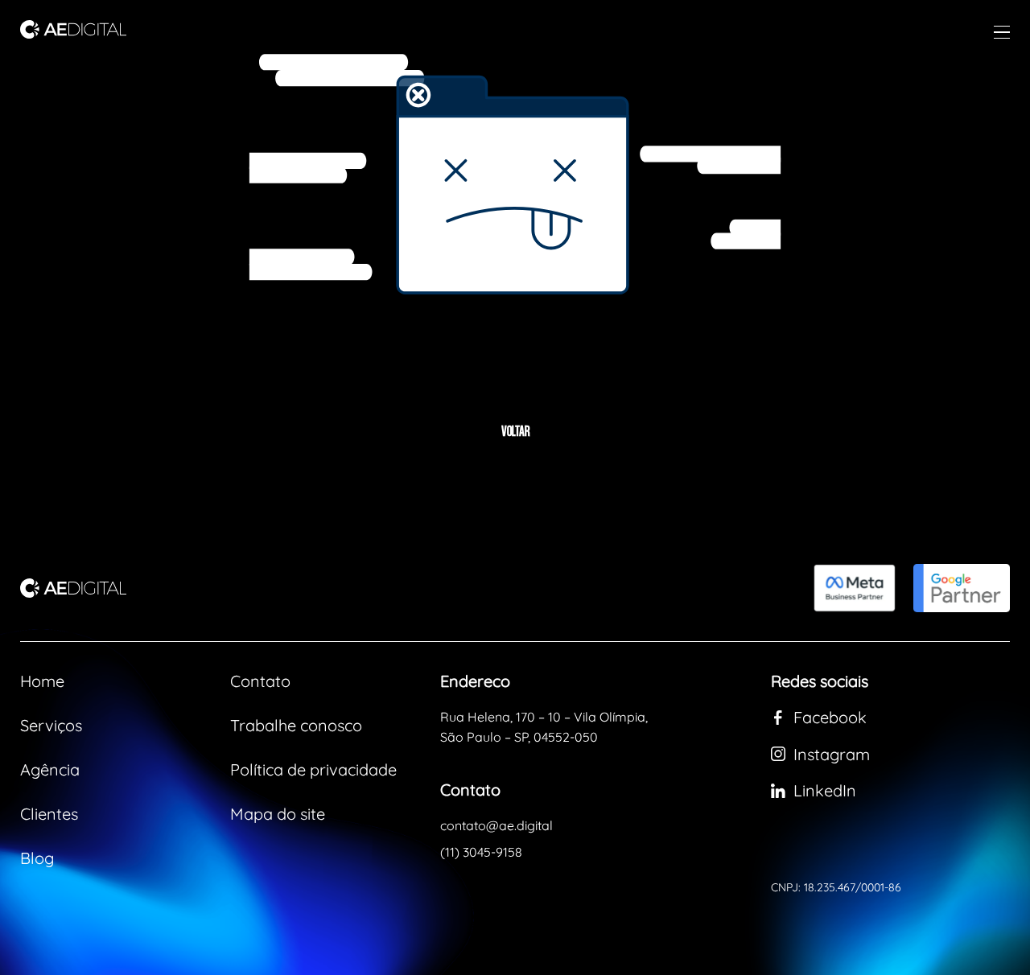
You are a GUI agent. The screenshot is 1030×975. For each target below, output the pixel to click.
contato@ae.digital (496, 825)
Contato (260, 681)
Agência (50, 769)
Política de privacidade (313, 769)
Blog (37, 858)
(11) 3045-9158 (481, 852)
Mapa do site (277, 814)
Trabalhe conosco (296, 725)
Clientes (49, 814)
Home (42, 681)
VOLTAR (515, 433)
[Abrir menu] (1002, 32)
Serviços (51, 725)
